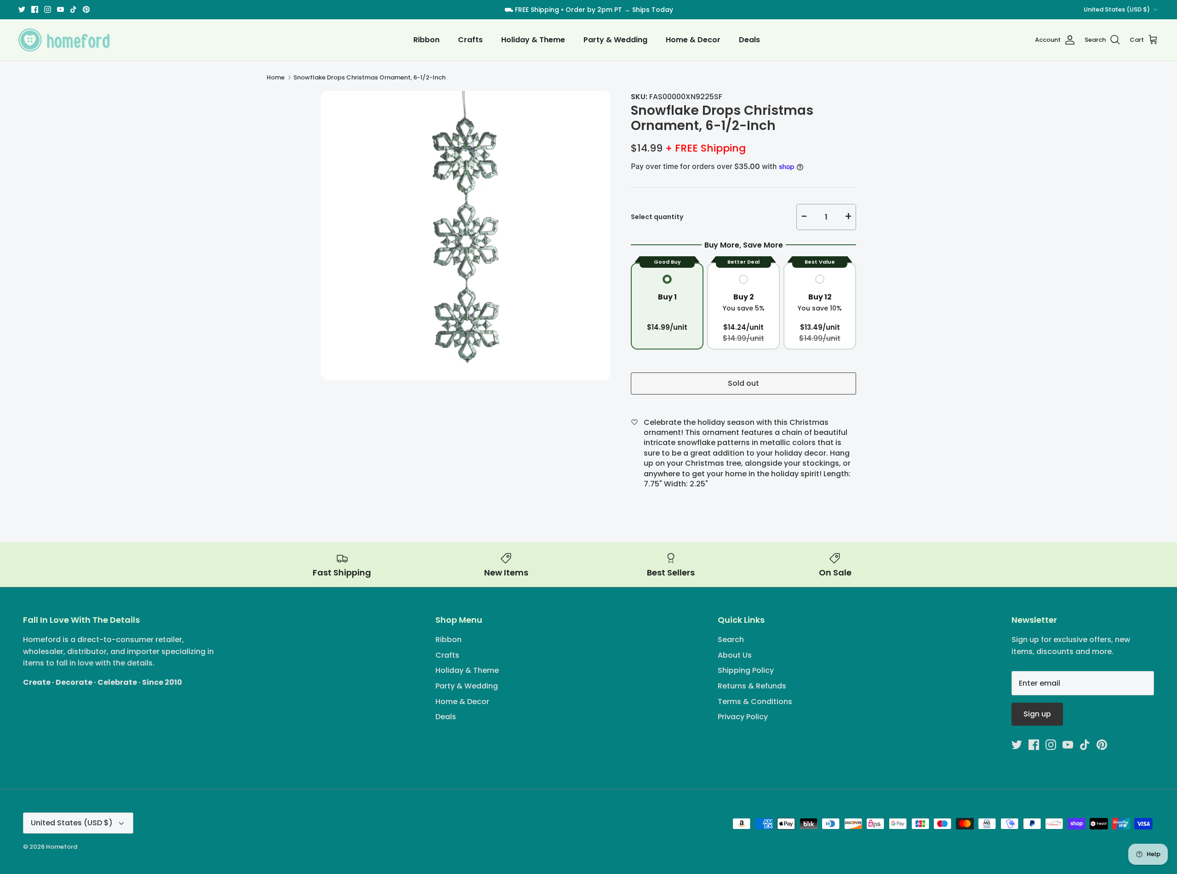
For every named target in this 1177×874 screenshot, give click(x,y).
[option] (466, 235)
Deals (749, 39)
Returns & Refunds (752, 686)
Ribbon (426, 39)
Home (276, 77)
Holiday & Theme (533, 39)
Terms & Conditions (755, 701)
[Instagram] (47, 9)
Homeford (61, 846)
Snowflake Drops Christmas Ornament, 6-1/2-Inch (369, 77)
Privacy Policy (743, 716)
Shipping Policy (746, 670)
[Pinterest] (86, 9)
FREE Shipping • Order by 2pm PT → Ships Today (594, 9)
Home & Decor (693, 39)
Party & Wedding (615, 39)
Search (731, 639)
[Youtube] (60, 9)
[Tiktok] (73, 9)
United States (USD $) (1117, 9)
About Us (735, 655)
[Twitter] (21, 9)
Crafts (470, 39)
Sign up (1037, 714)
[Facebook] (34, 9)
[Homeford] (64, 39)
